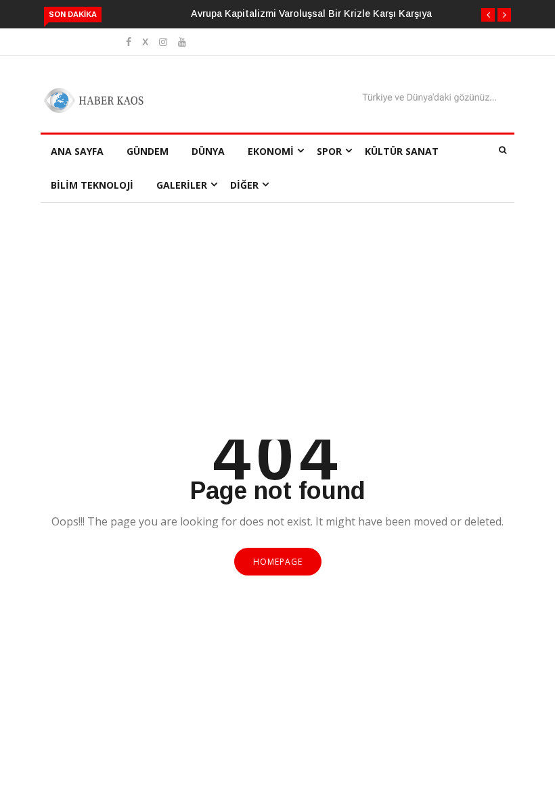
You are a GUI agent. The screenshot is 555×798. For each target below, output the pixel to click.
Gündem (148, 151)
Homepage (278, 561)
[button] (488, 15)
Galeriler (181, 185)
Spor (329, 151)
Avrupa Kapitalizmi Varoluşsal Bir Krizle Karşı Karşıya (311, 13)
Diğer (244, 185)
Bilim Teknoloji (92, 185)
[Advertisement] (277, 338)
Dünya (208, 151)
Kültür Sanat (402, 151)
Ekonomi (271, 151)
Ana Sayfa (77, 151)
